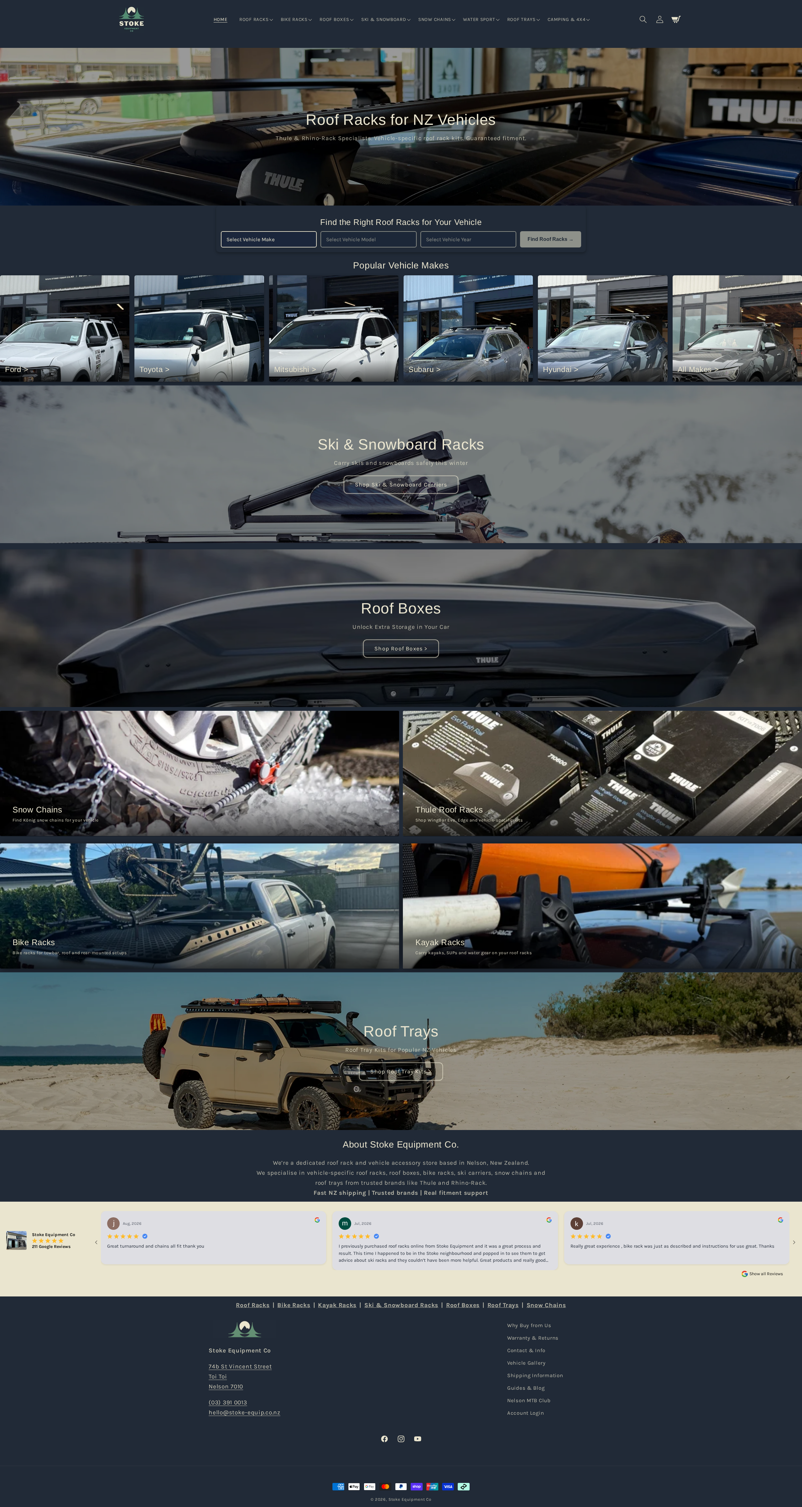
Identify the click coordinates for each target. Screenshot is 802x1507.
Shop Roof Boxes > (400, 648)
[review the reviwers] (317, 1221)
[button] (255, 19)
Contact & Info (526, 1350)
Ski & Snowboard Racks (401, 444)
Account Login (525, 1413)
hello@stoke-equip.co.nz (244, 1412)
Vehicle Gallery (526, 1363)
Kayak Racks (337, 1305)
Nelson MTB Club (529, 1400)
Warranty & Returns (533, 1338)
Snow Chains (546, 1305)
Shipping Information (535, 1375)
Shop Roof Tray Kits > (400, 1071)
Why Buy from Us (529, 1325)
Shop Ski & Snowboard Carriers (401, 484)
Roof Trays (400, 1031)
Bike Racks (293, 1305)
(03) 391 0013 (228, 1402)
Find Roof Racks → (551, 239)
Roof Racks (252, 1305)
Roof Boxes (401, 608)
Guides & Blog (525, 1388)
